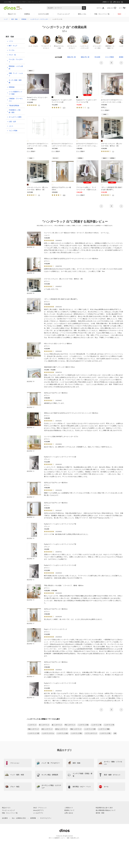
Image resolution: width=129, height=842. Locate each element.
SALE (119, 14)
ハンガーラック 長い (105, 733)
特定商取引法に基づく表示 (104, 807)
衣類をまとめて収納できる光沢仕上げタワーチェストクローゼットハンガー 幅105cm (71, 258)
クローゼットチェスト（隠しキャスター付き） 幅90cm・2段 (63, 279)
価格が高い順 (85, 57)
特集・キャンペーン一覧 (101, 14)
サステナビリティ (45, 818)
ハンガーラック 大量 (89, 729)
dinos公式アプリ (38, 810)
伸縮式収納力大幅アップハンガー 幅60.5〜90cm (59, 367)
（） (39, 105)
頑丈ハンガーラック (47, 729)
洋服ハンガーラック (33, 729)
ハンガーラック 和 (109, 725)
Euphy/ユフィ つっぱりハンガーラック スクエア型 (60, 524)
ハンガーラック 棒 (96, 725)
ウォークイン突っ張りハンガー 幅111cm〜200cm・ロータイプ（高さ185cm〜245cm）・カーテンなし (76, 233)
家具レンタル (82, 14)
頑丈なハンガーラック (61, 729)
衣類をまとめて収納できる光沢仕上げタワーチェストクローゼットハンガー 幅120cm (71, 413)
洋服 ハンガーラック (75, 729)
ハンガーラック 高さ (76, 733)
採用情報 (33, 818)
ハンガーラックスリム (48, 733)
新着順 (121, 57)
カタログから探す (43, 14)
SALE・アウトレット (40, 807)
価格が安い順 (71, 57)
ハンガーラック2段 (83, 725)
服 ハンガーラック (57, 725)
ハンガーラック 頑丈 (62, 733)
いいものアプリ (38, 813)
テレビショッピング (63, 14)
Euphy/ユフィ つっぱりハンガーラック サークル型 (60, 457)
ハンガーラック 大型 (33, 733)
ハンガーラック (32, 725)
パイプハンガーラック (91, 733)
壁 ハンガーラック (44, 725)
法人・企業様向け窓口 (19, 818)
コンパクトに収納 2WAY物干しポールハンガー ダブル (61, 436)
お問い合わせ (68, 813)
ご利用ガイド (68, 807)
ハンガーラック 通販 (103, 729)
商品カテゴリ (12, 14)
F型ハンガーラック (70, 725)
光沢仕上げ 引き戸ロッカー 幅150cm (56, 393)
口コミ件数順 (109, 57)
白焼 (115, 733)
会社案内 (5, 818)
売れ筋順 (97, 57)
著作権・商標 (100, 813)
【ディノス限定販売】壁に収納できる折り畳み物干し (61, 299)
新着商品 (27, 14)
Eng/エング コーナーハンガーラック (55, 629)
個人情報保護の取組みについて (105, 810)
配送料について (69, 810)
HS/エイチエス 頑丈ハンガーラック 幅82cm (58, 343)
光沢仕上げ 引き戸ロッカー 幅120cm (56, 503)
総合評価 (30, 247)
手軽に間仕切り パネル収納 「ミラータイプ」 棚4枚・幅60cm (63, 585)
